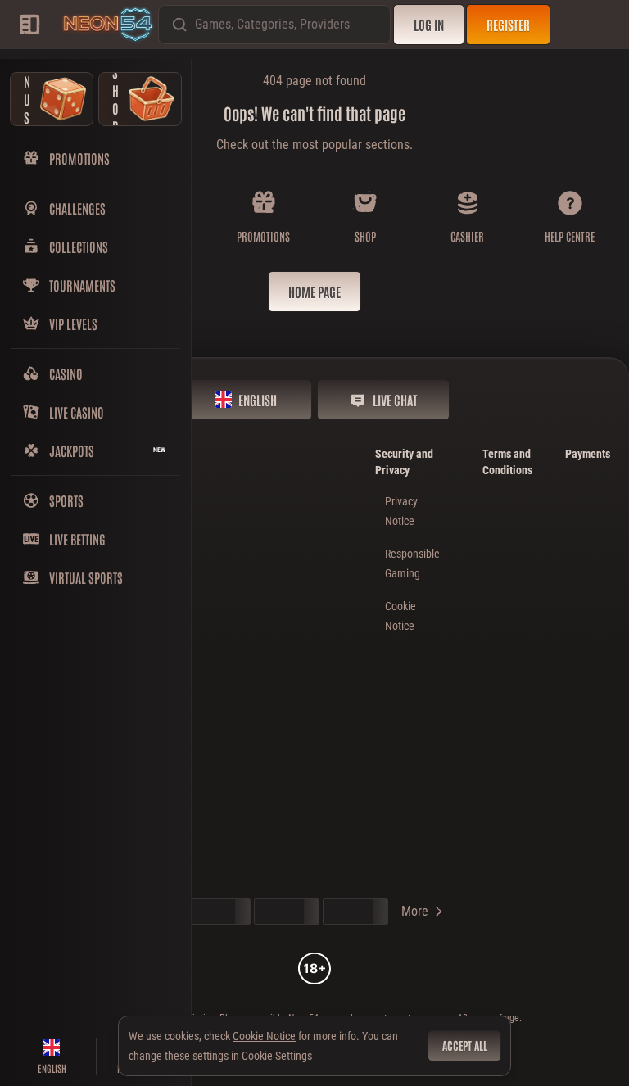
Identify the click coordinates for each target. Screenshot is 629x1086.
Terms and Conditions (507, 462)
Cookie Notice (264, 1036)
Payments (587, 453)
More (414, 911)
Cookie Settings (277, 1055)
